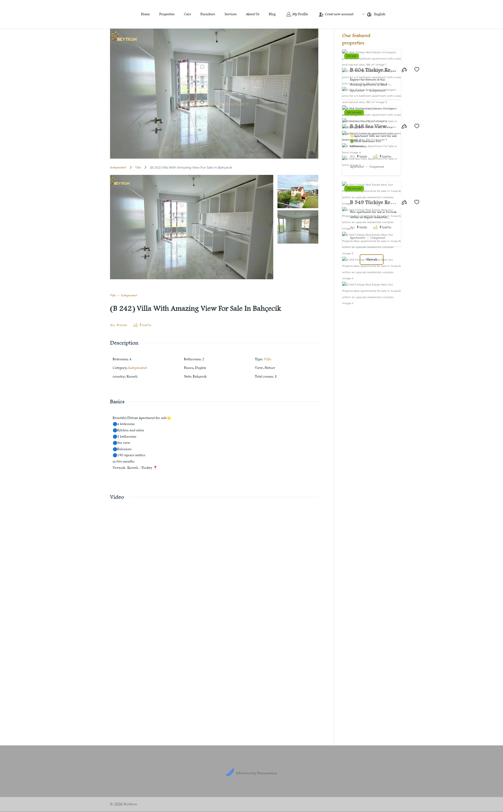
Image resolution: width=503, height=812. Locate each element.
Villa (138, 167)
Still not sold (354, 112)
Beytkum (130, 804)
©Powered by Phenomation (256, 773)
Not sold (351, 56)
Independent (118, 167)
